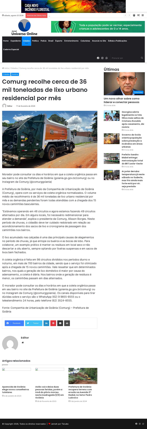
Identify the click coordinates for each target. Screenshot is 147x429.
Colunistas (85, 41)
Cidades (26, 41)
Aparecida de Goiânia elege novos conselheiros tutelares (15, 389)
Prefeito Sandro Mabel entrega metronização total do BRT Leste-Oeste (132, 159)
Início (6, 68)
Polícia (43, 41)
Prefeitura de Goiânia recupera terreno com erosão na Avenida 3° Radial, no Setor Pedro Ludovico (80, 392)
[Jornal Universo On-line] (24, 27)
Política (35, 41)
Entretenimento (71, 41)
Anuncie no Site (99, 41)
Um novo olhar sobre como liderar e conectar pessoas (122, 100)
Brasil (50, 41)
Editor (9, 106)
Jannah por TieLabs (59, 424)
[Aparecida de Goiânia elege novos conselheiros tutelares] (16, 376)
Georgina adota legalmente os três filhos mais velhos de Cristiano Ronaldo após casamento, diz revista (133, 119)
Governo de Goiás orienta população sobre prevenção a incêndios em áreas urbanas (132, 140)
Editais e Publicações (117, 41)
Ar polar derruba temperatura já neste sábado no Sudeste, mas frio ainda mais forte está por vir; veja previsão (133, 179)
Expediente (16, 41)
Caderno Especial (11, 49)
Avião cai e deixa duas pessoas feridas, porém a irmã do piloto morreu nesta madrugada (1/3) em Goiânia (49, 392)
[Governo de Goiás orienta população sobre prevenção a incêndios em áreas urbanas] (112, 138)
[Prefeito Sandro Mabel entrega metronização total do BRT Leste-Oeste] (112, 158)
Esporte (58, 41)
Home (6, 41)
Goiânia (15, 74)
